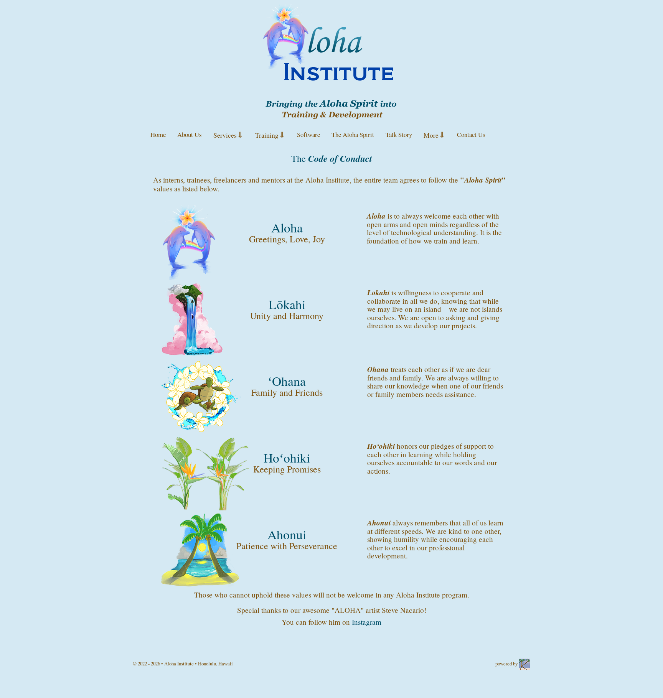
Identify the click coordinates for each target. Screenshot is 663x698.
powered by (507, 663)
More (434, 134)
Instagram (366, 622)
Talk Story (399, 134)
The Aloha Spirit (353, 134)
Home (158, 134)
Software (308, 134)
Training (270, 134)
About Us (189, 134)
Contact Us (471, 134)
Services (228, 134)
